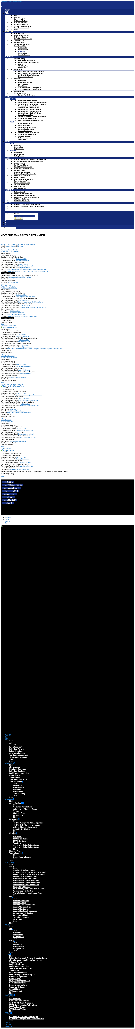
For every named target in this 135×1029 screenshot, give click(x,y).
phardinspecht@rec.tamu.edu (25, 296)
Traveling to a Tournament (18, 755)
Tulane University (6, 448)
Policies (16, 811)
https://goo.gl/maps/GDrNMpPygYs (20, 277)
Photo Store (8, 482)
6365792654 (23, 264)
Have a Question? (15, 747)
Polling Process (18, 937)
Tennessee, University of (9, 250)
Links (11, 759)
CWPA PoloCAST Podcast (18, 1009)
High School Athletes (16, 749)
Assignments (13, 819)
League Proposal (15, 970)
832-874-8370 (24, 300)
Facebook (8, 1027)
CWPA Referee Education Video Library (23, 1005)
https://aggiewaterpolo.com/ (16, 314)
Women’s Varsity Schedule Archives (26, 885)
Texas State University (8, 325)
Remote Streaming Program (19, 1001)
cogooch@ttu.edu (24, 370)
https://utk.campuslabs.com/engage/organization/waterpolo (27, 269)
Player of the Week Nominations (20, 968)
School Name (10, 246)
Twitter (8, 1025)
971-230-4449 (15, 409)
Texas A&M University (8, 286)
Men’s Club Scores (19, 903)
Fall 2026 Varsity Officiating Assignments (28, 823)
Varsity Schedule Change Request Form (27, 893)
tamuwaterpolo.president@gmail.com (30, 302)
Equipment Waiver (15, 962)
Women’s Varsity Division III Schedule (26, 883)
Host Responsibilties (20, 915)
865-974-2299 (21, 259)
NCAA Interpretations (20, 839)
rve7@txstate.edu (24, 341)
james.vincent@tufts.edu (26, 434)
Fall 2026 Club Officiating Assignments (27, 825)
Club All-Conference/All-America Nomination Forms (28, 958)
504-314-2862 (21, 457)
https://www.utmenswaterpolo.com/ (19, 413)
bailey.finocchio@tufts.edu (24, 430)
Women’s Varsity (19, 787)
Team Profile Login (19, 794)
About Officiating (15, 803)
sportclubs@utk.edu (22, 260)
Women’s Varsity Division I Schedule (26, 880)
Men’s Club (17, 789)
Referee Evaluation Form (18, 985)
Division (20, 246)
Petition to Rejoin (15, 979)
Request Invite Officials (21, 829)
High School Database (17, 771)
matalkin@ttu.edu (25, 373)
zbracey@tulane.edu (22, 459)
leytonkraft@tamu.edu (16, 312)
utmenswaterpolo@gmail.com (28, 400)
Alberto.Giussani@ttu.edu (17, 377)
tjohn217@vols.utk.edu (26, 266)
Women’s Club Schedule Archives (25, 911)
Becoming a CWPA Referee (22, 807)
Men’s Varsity (17, 785)
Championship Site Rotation (23, 891)
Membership (9, 763)
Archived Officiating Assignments (25, 827)
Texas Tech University (8, 356)
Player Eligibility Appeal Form (19, 981)
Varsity (8, 735)
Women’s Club (18, 791)
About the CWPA (10, 500)
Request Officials (15, 989)
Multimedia (9, 995)
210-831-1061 (26, 305)
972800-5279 (25, 404)
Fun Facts (12, 745)
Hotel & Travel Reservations (19, 773)
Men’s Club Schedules (21, 901)
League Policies (14, 777)
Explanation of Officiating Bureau (25, 809)
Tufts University (6, 420)
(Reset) (32, 244)
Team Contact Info (15, 781)
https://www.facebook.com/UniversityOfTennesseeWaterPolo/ (29, 271)
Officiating (9, 799)
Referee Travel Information (22, 857)
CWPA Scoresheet (15, 991)
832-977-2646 (15, 311)
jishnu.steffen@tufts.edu (17, 441)
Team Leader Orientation (18, 779)
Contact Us (8, 503)
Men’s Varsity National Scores (24, 870)
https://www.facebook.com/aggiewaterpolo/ (22, 316)
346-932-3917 (24, 340)
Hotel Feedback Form (16, 964)
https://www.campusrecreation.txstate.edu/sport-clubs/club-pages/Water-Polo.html (34, 349)
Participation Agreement (18, 977)
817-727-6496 (24, 398)
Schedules (9, 862)
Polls (7, 925)
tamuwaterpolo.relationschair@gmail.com (33, 307)
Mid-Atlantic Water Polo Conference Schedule (29, 872)
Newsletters (17, 837)
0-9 (3, 244)
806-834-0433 (21, 365)
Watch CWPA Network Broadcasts (21, 1003)
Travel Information (15, 853)
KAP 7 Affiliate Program (13, 485)
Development (9, 497)
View (2, 284)
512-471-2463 (21, 393)
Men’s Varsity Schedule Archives (25, 876)
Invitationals (17, 919)
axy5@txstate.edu (26, 347)
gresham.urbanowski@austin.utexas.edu (29, 395)
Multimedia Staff (15, 999)
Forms (7, 954)
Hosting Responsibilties (21, 887)
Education (12, 833)
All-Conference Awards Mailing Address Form (25, 960)
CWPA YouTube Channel (17, 1007)
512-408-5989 (21, 334)
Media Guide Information (18, 972)
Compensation (18, 815)
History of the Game (16, 751)
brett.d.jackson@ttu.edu (23, 366)
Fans (6, 739)
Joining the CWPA (15, 775)
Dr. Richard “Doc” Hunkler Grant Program (23, 1017)
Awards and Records (11, 488)
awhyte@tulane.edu (26, 466)
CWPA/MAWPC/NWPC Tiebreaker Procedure (29, 889)
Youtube (8, 1023)
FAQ (10, 743)
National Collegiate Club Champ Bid (22, 974)
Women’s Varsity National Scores (25, 878)
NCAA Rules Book (19, 841)
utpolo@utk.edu (25, 268)
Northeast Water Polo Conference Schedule (28, 874)
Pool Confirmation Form (17, 983)
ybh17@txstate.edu (22, 336)
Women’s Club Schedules (22, 907)
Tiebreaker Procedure (21, 917)
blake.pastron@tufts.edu (28, 437)
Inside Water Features (17, 753)
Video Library (17, 843)
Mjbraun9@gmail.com (16, 411)
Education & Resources (17, 769)
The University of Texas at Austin (12, 384)
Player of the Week (11, 491)
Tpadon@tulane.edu (24, 462)
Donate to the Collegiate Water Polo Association (26, 1019)
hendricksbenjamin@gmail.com (19, 469)
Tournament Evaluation (17, 987)
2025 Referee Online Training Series (26, 847)
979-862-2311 (21, 295)
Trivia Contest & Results (18, 757)
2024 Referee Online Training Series (26, 845)
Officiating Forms (19, 813)
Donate (7, 1013)
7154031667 (25, 345)
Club (6, 737)
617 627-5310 (21, 429)
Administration (9, 494)
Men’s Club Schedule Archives (24, 905)
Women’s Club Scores (20, 909)
